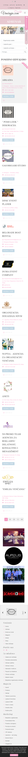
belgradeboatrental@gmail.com (12, 239)
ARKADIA (7, 79)
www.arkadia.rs (8, 83)
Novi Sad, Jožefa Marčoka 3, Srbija (13, 131)
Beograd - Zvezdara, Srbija (11, 172)
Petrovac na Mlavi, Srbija (11, 207)
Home (2, 18)
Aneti (5, 396)
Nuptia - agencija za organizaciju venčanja (12, 357)
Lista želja (8, 100)
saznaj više (8, 96)
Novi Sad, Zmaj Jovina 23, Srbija (13, 400)
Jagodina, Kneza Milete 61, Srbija (13, 319)
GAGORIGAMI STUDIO (14, 165)
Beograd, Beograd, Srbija (11, 242)
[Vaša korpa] (24, 5)
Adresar (7, 18)
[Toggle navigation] (25, 12)
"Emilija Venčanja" (13, 489)
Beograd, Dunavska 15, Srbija (12, 455)
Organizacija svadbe (14, 18)
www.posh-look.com (9, 129)
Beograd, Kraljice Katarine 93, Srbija (14, 364)
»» (22, 519)
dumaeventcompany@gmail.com (13, 278)
